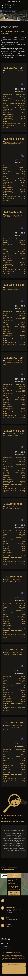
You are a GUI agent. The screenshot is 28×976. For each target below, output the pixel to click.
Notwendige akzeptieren (14, 964)
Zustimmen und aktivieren (14, 893)
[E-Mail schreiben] (9, 939)
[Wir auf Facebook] (2, 939)
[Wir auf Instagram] (5, 939)
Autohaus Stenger (8, 6)
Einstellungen (14, 968)
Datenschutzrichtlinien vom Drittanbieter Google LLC (13, 888)
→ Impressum (4, 946)
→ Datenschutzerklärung (7, 948)
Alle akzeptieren (14, 972)
